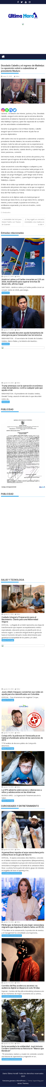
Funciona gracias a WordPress (14, 1080)
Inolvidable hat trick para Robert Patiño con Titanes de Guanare (11, 221)
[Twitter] (15, 110)
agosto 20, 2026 (8, 383)
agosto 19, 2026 (8, 733)
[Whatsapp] (7, 110)
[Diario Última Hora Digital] (3, 56)
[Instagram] (3, 110)
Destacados (6, 212)
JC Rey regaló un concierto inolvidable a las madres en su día (34, 221)
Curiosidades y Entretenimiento (11, 873)
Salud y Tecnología (7, 640)
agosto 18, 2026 (8, 1043)
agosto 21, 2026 (8, 276)
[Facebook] (11, 110)
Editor (17, 76)
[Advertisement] (23, 40)
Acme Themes (23, 1083)
